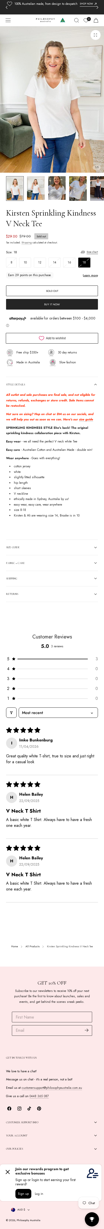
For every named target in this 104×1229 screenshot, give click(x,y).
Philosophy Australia (28, 1220)
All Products (32, 946)
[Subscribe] (86, 1030)
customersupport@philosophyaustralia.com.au (52, 1087)
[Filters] (11, 712)
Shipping (26, 242)
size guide (86, 419)
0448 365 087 (39, 1096)
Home (14, 946)
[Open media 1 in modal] (95, 35)
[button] (8, 20)
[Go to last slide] (7, 7)
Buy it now (52, 304)
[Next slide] (97, 7)
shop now (86, 4)
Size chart (92, 252)
